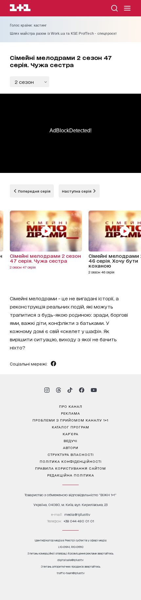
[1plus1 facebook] (81, 390)
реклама (70, 413)
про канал (70, 406)
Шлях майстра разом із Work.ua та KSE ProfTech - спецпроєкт (63, 33)
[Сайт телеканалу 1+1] (20, 9)
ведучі (70, 440)
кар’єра (70, 434)
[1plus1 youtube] (94, 390)
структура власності (71, 454)
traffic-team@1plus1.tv (71, 573)
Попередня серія (33, 191)
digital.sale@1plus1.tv (70, 559)
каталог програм (70, 427)
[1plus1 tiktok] (70, 390)
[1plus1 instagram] (47, 390)
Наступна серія (77, 191)
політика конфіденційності (71, 461)
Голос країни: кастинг (28, 25)
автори (70, 447)
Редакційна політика (70, 475)
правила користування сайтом (70, 468)
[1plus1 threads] (58, 390)
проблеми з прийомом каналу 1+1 (70, 420)
